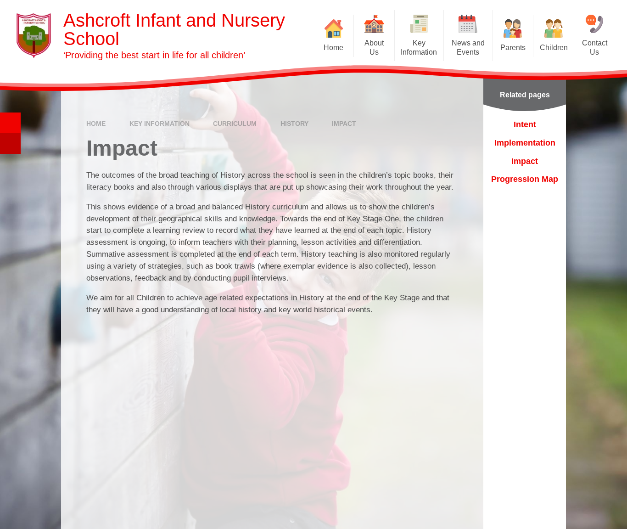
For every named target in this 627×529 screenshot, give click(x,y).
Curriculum (235, 123)
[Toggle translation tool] (10, 143)
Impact (344, 123)
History (294, 123)
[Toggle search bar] (10, 123)
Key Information (159, 123)
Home (96, 123)
